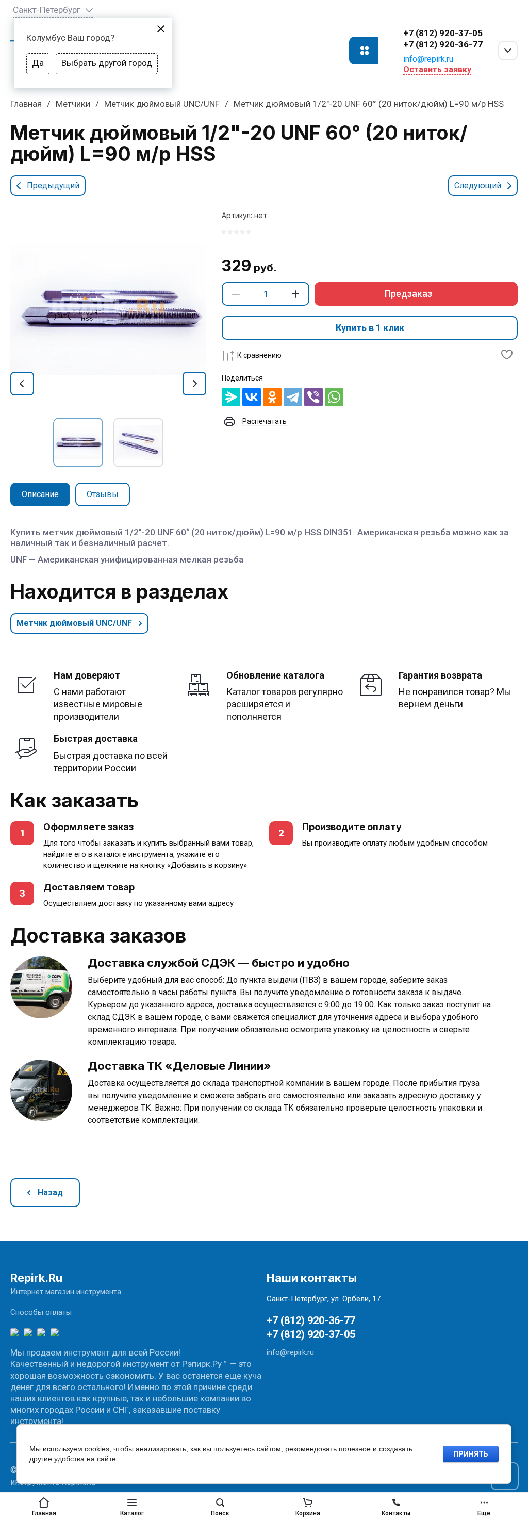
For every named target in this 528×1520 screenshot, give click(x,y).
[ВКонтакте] (251, 397)
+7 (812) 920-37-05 (443, 33)
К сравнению (259, 355)
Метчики (73, 103)
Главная (26, 103)
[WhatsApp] (334, 397)
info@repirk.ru (428, 59)
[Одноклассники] (272, 397)
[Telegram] (293, 397)
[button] (363, 50)
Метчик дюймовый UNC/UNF (162, 103)
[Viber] (313, 397)
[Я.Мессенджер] (231, 397)
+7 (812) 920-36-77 (443, 44)
